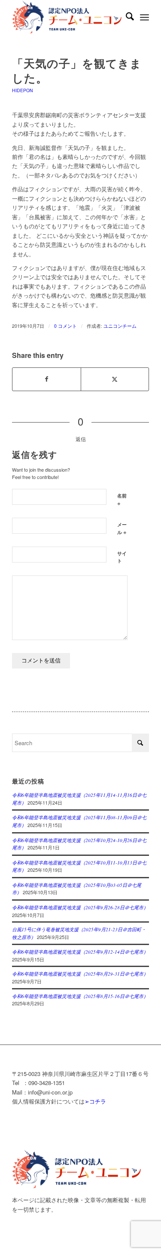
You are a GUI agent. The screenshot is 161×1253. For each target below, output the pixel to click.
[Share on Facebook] (46, 379)
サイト (122, 557)
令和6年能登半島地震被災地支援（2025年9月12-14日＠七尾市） (80, 951)
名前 (122, 499)
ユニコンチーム (120, 326)
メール (122, 528)
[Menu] (144, 17)
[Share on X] (115, 379)
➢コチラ (95, 1101)
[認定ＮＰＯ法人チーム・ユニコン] (67, 17)
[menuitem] (125, 17)
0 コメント (65, 326)
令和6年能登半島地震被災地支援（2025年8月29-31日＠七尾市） (80, 973)
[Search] (125, 17)
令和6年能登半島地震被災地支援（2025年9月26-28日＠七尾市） (80, 907)
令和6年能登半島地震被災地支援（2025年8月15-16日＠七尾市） (80, 996)
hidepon (22, 90)
